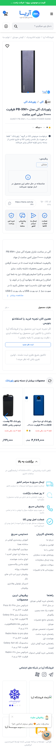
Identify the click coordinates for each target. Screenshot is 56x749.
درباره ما (50, 539)
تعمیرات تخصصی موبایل (43, 629)
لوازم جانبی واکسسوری (18, 564)
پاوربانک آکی (30, 102)
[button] (28, 92)
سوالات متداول (47, 564)
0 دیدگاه (39, 127)
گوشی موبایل (17, 37)
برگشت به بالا (26, 462)
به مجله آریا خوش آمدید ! (16, 554)
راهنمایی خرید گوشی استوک (41, 652)
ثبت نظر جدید (28, 344)
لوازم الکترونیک (33, 37)
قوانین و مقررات (46, 544)
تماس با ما (49, 549)
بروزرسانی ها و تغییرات (43, 569)
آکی (41, 102)
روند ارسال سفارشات (44, 559)
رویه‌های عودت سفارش (43, 554)
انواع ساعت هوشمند (19, 559)
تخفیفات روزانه (21, 569)
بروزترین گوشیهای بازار (18, 549)
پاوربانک (9, 380)
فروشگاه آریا (48, 37)
